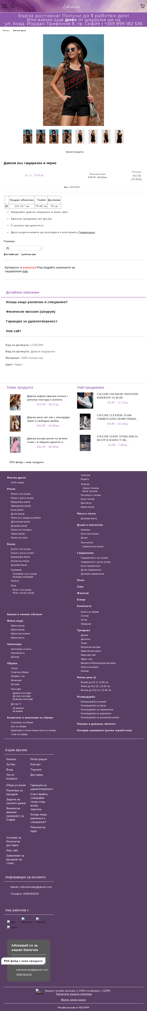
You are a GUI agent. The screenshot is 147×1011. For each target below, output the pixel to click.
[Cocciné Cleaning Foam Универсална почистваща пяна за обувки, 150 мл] (85, 422)
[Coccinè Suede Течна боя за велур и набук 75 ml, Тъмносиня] (85, 443)
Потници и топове (91, 495)
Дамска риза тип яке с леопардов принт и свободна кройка (48, 419)
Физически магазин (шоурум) (30, 311)
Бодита (85, 479)
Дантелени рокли (20, 521)
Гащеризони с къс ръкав (94, 558)
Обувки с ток (18, 676)
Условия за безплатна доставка (13, 841)
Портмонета (18, 653)
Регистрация (38, 759)
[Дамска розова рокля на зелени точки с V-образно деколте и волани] (15, 445)
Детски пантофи (22, 696)
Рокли (11, 488)
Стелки (85, 616)
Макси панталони (20, 633)
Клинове (85, 530)
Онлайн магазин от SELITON (73, 1007)
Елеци (81, 599)
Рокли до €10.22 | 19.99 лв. (95, 686)
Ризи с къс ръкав (22, 590)
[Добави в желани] (138, 266)
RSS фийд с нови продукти (27, 462)
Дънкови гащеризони (92, 574)
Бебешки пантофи (23, 699)
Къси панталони (90, 534)
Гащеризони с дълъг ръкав (96, 562)
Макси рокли (18, 625)
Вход (9, 769)
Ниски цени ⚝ (86, 677)
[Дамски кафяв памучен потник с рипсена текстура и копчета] (15, 402)
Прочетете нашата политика (74, 994)
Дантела (85, 639)
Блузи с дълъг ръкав (22, 553)
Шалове (15, 657)
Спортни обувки (20, 672)
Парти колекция (89, 667)
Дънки (84, 537)
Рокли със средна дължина (26, 518)
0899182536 (31, 893)
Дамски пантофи (22, 693)
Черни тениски (91, 488)
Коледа (85, 671)
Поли (80, 580)
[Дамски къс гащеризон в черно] (73, 125)
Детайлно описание (22, 292)
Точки (84, 643)
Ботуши (15, 684)
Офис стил (87, 659)
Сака (80, 586)
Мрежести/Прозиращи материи (98, 663)
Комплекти (84, 606)
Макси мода (15, 620)
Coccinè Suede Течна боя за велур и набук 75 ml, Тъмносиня (117, 438)
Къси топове (88, 499)
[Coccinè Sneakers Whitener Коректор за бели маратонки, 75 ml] (85, 400)
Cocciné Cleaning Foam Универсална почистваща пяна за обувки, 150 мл (116, 417)
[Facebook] (10, 901)
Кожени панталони (93, 546)
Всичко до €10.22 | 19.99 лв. (96, 690)
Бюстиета (86, 503)
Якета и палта (86, 513)
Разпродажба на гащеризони (97, 709)
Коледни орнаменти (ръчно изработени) (104, 730)
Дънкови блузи (19, 565)
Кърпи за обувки (90, 612)
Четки (84, 620)
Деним (84, 635)
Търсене (36, 769)
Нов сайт (13, 331)
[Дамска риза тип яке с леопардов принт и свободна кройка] (15, 423)
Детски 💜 (16, 704)
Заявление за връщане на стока (15, 859)
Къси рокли (17, 510)
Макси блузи (87, 507)
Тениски (85, 484)
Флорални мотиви (91, 647)
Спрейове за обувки (22, 722)
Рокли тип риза (19, 537)
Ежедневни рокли (20, 502)
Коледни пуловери (23, 577)
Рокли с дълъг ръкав (22, 498)
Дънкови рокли (19, 526)
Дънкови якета (89, 518)
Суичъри (85, 475)
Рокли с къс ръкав (20, 494)
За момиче (18, 708)
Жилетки (83, 593)
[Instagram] (18, 901)
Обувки (12, 663)
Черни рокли (18, 534)
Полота (15, 581)
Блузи (11, 544)
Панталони (87, 542)
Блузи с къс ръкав (21, 549)
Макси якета (18, 638)
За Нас (10, 764)
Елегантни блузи (20, 561)
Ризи (13, 585)
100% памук (17, 482)
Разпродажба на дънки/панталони (100, 717)
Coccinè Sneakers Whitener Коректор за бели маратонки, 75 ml (117, 396)
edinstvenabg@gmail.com (36, 886)
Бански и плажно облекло (24, 614)
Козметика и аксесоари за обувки (30, 717)
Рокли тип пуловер (21, 530)
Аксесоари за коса (21, 649)
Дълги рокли (18, 514)
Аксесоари (14, 644)
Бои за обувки (18, 726)
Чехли (14, 668)
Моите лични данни (73, 999)
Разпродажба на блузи (93, 705)
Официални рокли (21, 506)
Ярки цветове (88, 655)
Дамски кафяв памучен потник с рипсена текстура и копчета (47, 398)
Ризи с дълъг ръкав (23, 593)
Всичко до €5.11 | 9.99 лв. (95, 682)
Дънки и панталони (90, 524)
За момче (18, 711)
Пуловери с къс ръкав (25, 574)
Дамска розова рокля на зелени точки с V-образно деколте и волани (47, 440)
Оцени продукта (75, 152)
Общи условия (16, 785)
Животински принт (91, 651)
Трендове (83, 630)
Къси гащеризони (90, 566)
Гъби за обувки (19, 734)
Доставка (36, 774)
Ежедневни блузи (20, 557)
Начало (6, 30)
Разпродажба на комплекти (96, 713)
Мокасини (16, 680)
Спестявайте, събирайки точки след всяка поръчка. (39, 802)
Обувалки (86, 624)
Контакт (35, 764)
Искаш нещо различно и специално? (37, 302)
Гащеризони (85, 552)
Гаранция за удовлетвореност (31, 321)
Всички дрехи (19, 30)
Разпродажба (86, 696)
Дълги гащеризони (91, 570)
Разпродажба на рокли (93, 701)
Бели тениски (90, 491)
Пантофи (16, 689)
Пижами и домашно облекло (96, 723)
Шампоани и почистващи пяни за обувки (33, 730)
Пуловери (16, 570)
